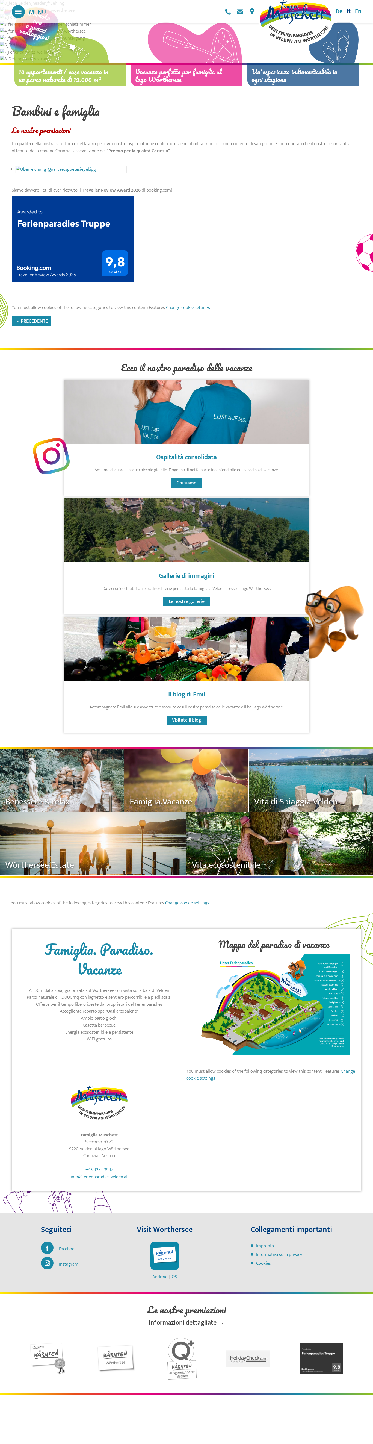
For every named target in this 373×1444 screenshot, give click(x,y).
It (349, 11)
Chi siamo (187, 483)
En (358, 11)
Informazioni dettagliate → (186, 1322)
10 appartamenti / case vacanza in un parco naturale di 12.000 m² (63, 75)
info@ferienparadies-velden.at (240, 11)
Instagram (68, 1264)
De (339, 11)
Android (160, 1277)
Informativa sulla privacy (279, 1254)
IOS (174, 1277)
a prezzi (36, 27)
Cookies (263, 1263)
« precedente (32, 321)
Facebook (68, 1249)
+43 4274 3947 (228, 11)
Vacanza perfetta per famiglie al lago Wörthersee (178, 75)
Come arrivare (252, 11)
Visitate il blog (186, 720)
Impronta (265, 1246)
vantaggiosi (34, 34)
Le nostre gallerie (187, 602)
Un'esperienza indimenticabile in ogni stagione (294, 75)
